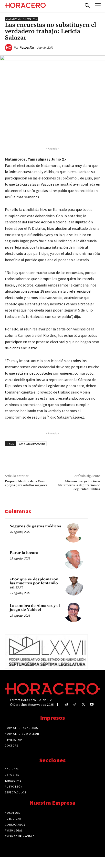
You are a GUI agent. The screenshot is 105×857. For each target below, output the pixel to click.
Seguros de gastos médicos (35, 526)
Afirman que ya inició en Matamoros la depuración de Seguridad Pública (79, 485)
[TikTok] (75, 704)
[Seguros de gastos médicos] (73, 533)
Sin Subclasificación (32, 444)
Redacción (27, 47)
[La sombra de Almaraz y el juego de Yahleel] (73, 612)
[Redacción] (9, 47)
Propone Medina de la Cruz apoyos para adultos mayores (26, 483)
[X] (36, 134)
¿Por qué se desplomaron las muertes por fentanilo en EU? (34, 583)
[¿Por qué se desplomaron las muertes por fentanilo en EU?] (73, 586)
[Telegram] (59, 134)
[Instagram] (66, 704)
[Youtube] (92, 704)
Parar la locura (24, 552)
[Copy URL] (70, 134)
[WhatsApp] (47, 134)
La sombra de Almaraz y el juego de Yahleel (35, 607)
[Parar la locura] (73, 559)
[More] (81, 134)
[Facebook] (25, 134)
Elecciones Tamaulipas (21, 18)
